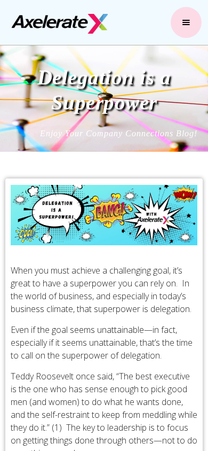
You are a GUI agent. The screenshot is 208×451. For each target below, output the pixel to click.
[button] (186, 22)
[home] (57, 24)
